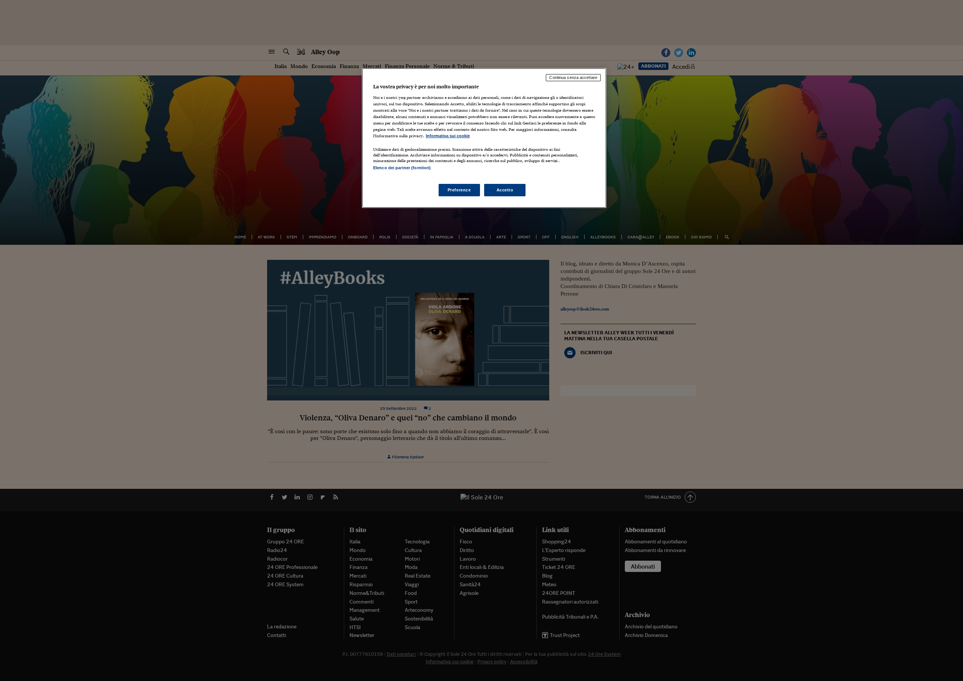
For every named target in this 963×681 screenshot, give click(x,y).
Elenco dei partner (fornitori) (402, 167)
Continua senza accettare (573, 77)
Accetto (505, 190)
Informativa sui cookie (448, 135)
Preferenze (459, 190)
